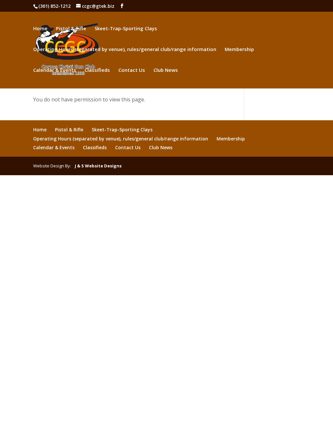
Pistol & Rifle (71, 29)
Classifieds (97, 70)
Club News (165, 70)
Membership (239, 49)
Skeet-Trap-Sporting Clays (126, 29)
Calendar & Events (54, 70)
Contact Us (131, 70)
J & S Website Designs (97, 166)
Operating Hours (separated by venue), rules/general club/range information (124, 49)
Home (40, 29)
